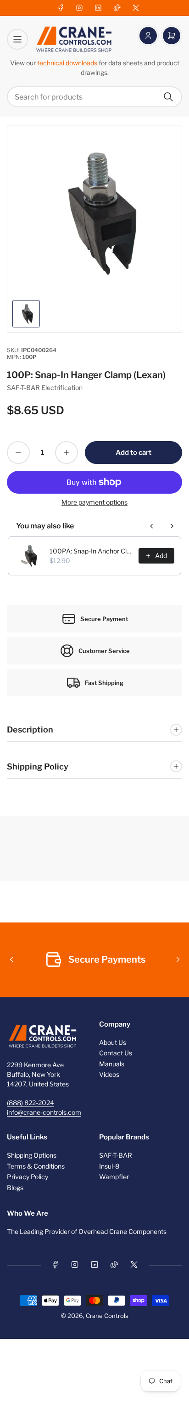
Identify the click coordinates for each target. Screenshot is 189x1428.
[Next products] (172, 526)
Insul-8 (109, 1166)
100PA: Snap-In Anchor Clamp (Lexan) (91, 551)
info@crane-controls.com (44, 1112)
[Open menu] (17, 39)
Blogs (15, 1187)
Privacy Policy (27, 1176)
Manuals (111, 1064)
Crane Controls (107, 1315)
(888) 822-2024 (30, 1103)
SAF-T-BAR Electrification (45, 387)
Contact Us (115, 1053)
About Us (112, 1042)
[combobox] (94, 96)
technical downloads (68, 63)
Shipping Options (31, 1155)
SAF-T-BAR (115, 1155)
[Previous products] (152, 526)
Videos (109, 1074)
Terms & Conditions (36, 1166)
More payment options (94, 502)
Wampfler (114, 1176)
